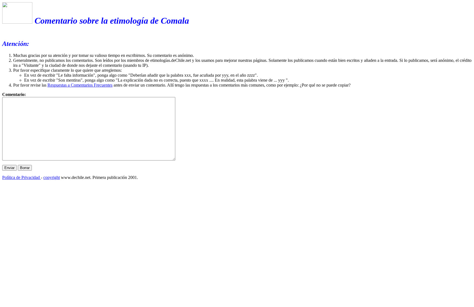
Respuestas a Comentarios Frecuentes (79, 85)
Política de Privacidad (21, 177)
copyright (51, 177)
